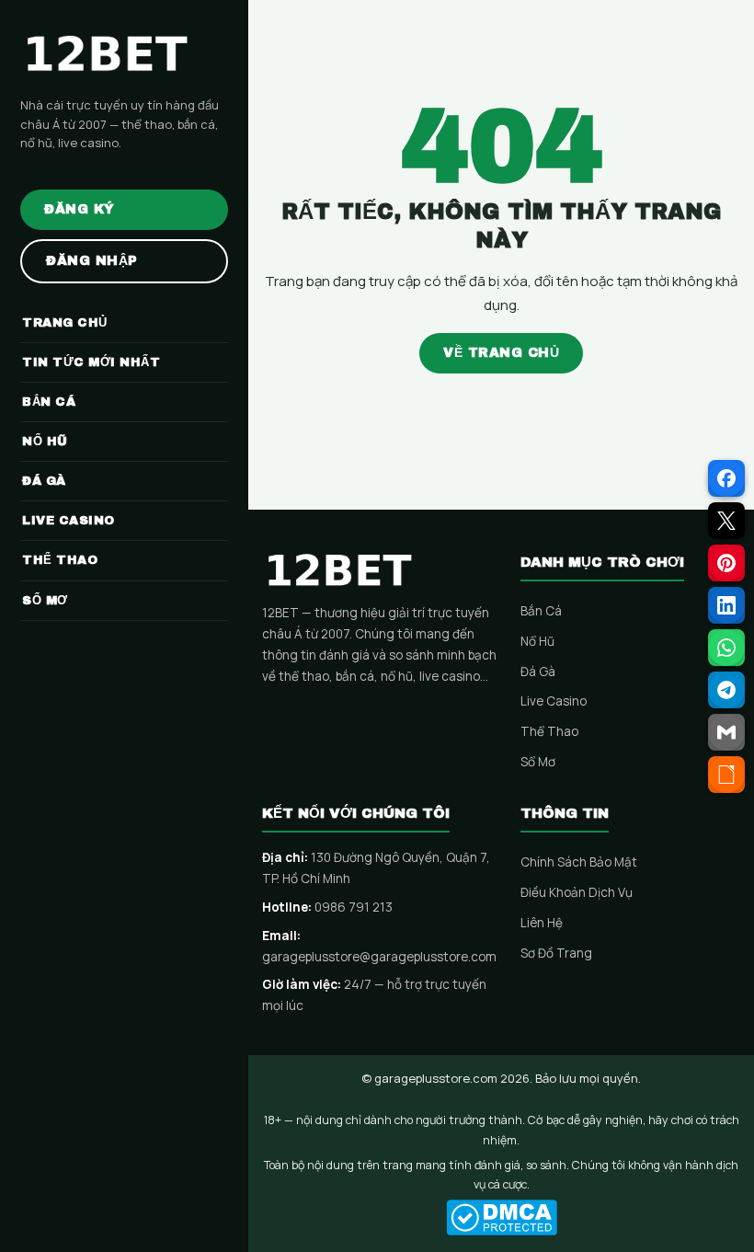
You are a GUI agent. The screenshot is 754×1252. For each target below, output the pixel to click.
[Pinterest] (726, 563)
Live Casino (553, 701)
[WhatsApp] (726, 647)
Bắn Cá (541, 611)
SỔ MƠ (45, 600)
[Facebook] (726, 478)
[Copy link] (726, 774)
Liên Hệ (541, 922)
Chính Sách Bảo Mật (578, 862)
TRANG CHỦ (65, 322)
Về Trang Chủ (501, 353)
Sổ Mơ (537, 761)
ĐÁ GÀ (44, 481)
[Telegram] (726, 690)
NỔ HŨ (45, 441)
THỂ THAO (59, 560)
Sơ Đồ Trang (556, 953)
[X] (726, 520)
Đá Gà (537, 671)
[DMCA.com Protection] (501, 1217)
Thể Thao (549, 731)
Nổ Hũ (537, 641)
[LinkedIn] (726, 605)
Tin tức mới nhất (91, 362)
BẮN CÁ (48, 402)
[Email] (726, 732)
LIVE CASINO (68, 520)
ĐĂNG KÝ (79, 209)
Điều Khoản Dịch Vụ (576, 892)
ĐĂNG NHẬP (92, 261)
